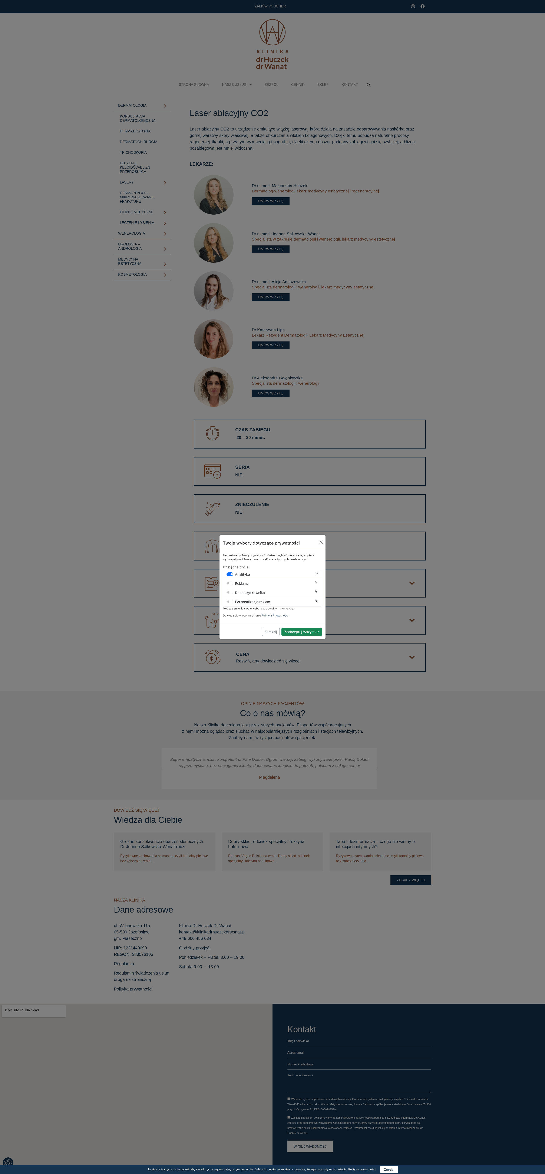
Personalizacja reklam (252, 601)
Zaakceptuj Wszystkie (301, 632)
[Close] (321, 542)
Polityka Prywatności (275, 615)
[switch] (230, 574)
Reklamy (242, 583)
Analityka (242, 574)
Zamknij (270, 632)
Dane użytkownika (250, 592)
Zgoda (388, 1169)
